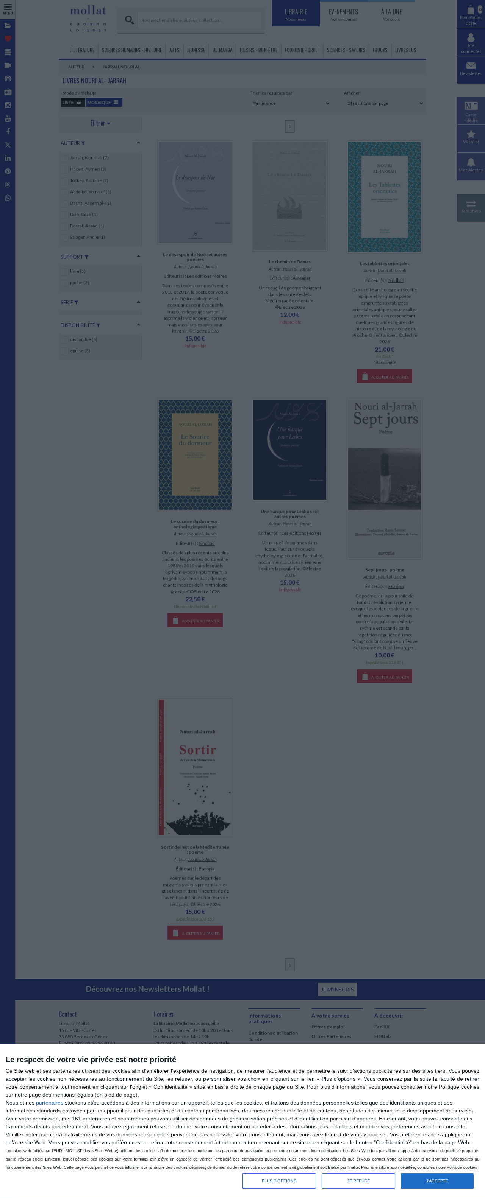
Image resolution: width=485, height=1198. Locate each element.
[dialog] (242, 1121)
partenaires (49, 1102)
